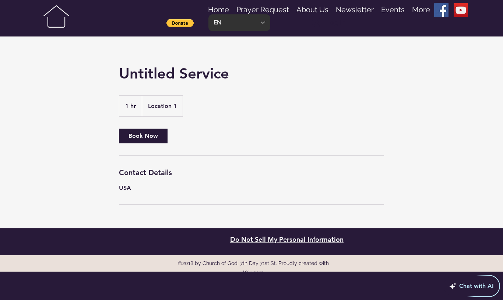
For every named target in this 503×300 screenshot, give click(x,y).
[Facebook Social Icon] (441, 10)
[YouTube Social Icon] (461, 10)
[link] (143, 136)
